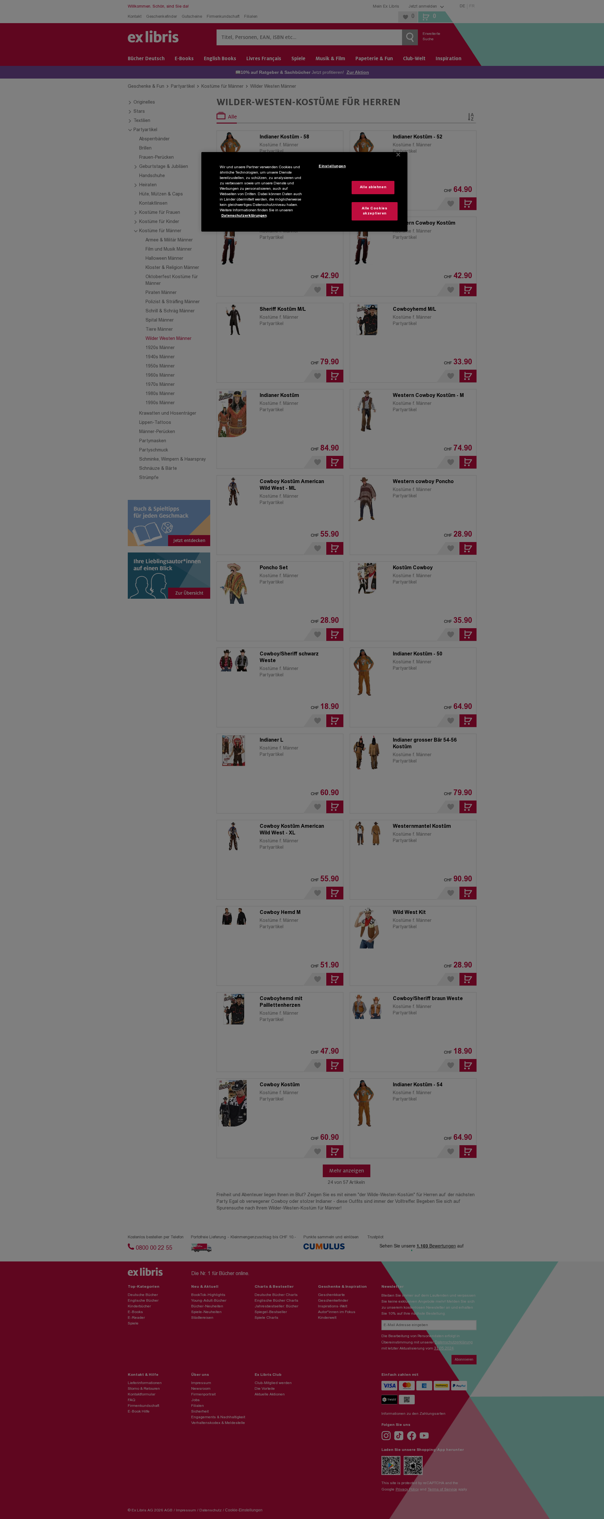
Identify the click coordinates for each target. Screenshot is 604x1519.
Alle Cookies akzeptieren (374, 211)
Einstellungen (332, 166)
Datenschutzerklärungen (244, 216)
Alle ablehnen (373, 187)
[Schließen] (398, 155)
